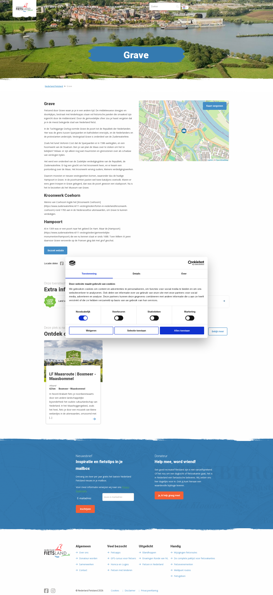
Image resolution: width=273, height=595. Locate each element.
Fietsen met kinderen (121, 570)
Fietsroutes (52, 7)
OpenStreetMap (222, 160)
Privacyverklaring (149, 590)
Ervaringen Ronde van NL (155, 558)
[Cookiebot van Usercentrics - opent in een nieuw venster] (190, 263)
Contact (83, 570)
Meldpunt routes (182, 570)
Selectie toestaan (136, 330)
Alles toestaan (182, 330)
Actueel (137, 7)
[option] (73, 385)
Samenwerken (86, 564)
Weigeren (91, 330)
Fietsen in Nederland (152, 564)
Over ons (83, 552)
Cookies (115, 590)
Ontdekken (113, 7)
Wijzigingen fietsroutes (185, 552)
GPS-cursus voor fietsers (123, 558)
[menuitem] (24, 7)
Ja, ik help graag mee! (169, 495)
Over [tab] (184, 273)
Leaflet (210, 160)
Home (24, 7)
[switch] (118, 319)
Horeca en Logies (120, 564)
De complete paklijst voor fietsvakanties (194, 558)
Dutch (185, 8)
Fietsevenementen (183, 564)
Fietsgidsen (179, 575)
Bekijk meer (218, 331)
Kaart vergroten (214, 105)
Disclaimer (130, 590)
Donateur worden (88, 558)
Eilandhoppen (149, 552)
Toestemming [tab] (89, 273)
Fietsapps (116, 552)
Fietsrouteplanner (84, 7)
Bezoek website (56, 250)
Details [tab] (136, 273)
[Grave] (184, 130)
